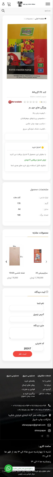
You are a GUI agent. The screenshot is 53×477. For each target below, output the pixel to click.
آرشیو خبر (47, 389)
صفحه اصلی (39, 19)
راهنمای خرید (29, 381)
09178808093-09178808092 (29, 405)
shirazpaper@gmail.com (33, 425)
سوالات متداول (45, 393)
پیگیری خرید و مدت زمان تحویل (28, 395)
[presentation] (46, 261)
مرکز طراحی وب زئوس (26, 474)
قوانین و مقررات (28, 389)
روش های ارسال (28, 385)
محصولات (29, 19)
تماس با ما (47, 381)
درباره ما (47, 385)
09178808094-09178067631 (34, 410)
